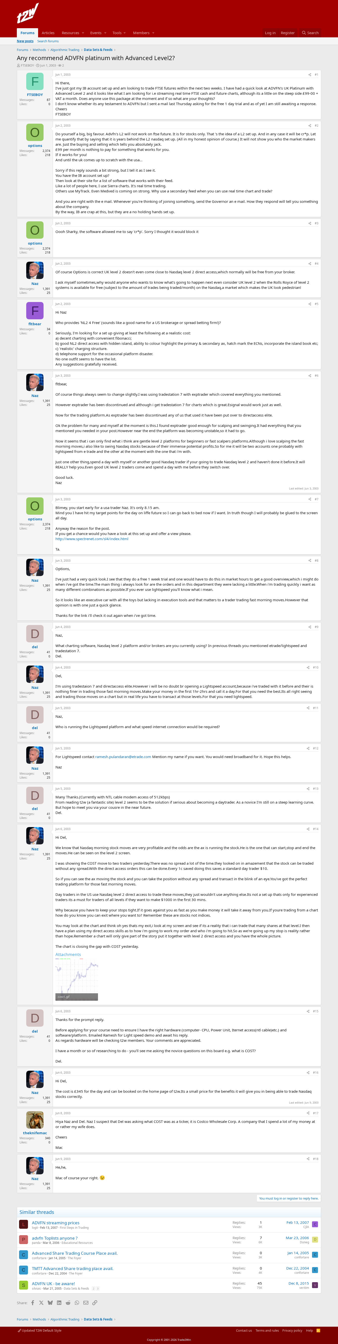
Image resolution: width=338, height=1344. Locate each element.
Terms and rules (267, 1330)
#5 (316, 304)
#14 (315, 829)
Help (309, 1330)
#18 (315, 1159)
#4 (316, 263)
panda (36, 1243)
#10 (315, 667)
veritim (304, 1288)
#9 (316, 627)
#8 (316, 560)
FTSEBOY (27, 65)
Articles (48, 32)
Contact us (244, 1330)
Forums (27, 32)
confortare (39, 1258)
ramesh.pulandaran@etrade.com (123, 756)
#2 (316, 125)
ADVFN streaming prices (55, 1223)
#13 (315, 789)
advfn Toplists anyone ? (54, 1238)
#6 (316, 375)
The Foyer (74, 1258)
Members (141, 32)
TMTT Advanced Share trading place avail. (73, 1268)
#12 (315, 748)
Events (95, 32)
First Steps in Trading (74, 1228)
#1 (316, 74)
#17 (315, 1113)
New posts (25, 41)
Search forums (48, 41)
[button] (83, 32)
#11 (315, 708)
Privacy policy (292, 1330)
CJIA (306, 1227)
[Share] (310, 75)
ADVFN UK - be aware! (53, 1283)
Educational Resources (77, 1243)
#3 (316, 223)
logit (35, 1228)
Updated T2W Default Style (41, 1330)
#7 (316, 499)
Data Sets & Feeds (76, 1288)
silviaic (36, 1288)
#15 (315, 1011)
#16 (315, 1072)
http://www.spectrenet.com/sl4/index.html (91, 538)
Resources (70, 32)
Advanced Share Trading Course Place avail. (75, 1253)
